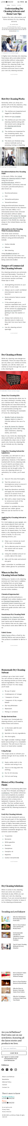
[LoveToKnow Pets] (8, 1101)
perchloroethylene (7, 182)
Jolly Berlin (10, 805)
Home (8, 5)
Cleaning (13, 5)
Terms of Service (6, 1111)
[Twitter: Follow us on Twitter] (7, 1069)
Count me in (14, 1053)
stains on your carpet (15, 522)
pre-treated (16, 116)
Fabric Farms (6, 635)
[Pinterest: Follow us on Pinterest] (11, 1069)
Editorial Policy (6, 1082)
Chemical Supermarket (11, 601)
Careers (4, 1084)
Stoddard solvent (11, 253)
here (18, 31)
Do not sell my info (7, 1107)
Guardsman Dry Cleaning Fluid (11, 617)
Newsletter (5, 1079)
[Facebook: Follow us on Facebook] (2, 1069)
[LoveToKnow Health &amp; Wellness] (8, 1097)
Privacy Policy (6, 1109)
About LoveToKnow (8, 1076)
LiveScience (5, 793)
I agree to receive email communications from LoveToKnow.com (11, 1058)
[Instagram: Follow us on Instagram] (15, 1069)
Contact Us (5, 1087)
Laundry (19, 5)
